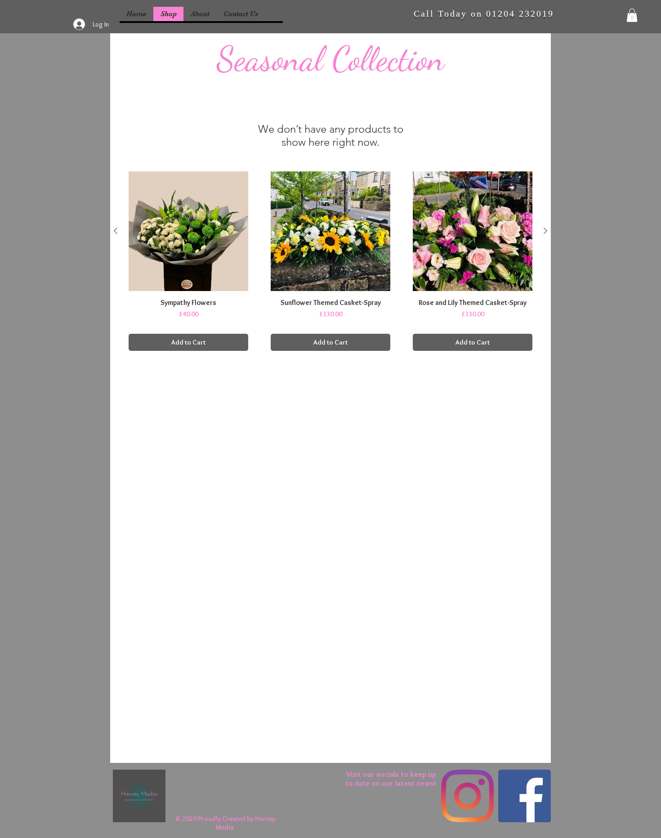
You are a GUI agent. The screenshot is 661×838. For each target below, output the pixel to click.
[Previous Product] (115, 230)
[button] (632, 15)
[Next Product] (545, 230)
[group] (330, 261)
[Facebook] (524, 796)
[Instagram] (467, 796)
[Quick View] (188, 231)
